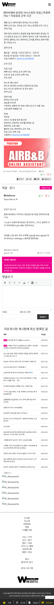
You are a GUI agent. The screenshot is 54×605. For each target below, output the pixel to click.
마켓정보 (27, 523)
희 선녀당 (7, 426)
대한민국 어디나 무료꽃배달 (13, 407)
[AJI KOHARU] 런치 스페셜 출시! (15, 367)
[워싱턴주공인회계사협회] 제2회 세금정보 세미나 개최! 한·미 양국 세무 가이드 (20, 433)
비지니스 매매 (27, 545)
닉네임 (4, 312)
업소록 (27, 520)
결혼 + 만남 (27, 551)
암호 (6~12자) (25, 312)
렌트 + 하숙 (27, 542)
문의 (27, 558)
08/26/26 (44, 391)
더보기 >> (8, 472)
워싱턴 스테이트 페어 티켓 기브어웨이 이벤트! (19, 361)
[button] (5, 282)
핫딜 (27, 526)
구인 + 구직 (27, 536)
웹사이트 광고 (27, 562)
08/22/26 (44, 459)
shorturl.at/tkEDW (25, 58)
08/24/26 (44, 432)
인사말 (27, 517)
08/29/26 (44, 340)
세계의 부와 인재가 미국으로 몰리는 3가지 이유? (20, 453)
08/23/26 (44, 445)
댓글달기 (43, 317)
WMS (43, 595)
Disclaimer (26, 595)
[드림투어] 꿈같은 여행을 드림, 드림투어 (17, 386)
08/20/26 (44, 467)
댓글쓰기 (45, 187)
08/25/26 (44, 418)
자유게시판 (11, 329)
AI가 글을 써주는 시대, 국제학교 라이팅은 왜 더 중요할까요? (20, 392)
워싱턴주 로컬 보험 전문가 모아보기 (16, 413)
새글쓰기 (47, 179)
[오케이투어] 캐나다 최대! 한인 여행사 (17, 372)
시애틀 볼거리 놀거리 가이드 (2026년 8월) (18, 440)
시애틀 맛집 (27, 529)
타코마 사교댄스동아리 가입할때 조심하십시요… (20, 467)
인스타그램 (28, 568)
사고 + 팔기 (27, 539)
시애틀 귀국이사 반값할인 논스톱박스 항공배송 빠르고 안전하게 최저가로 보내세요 (21, 346)
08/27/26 (44, 353)
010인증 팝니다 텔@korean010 (17, 340)
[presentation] (5, 283)
